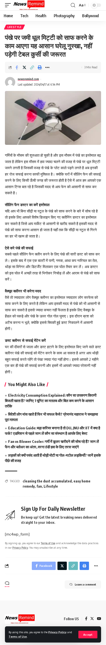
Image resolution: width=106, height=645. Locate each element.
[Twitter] (92, 618)
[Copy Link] (32, 67)
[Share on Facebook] (16, 67)
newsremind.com (28, 79)
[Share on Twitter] (24, 67)
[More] (47, 67)
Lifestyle (14, 27)
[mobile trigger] (9, 5)
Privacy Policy (57, 632)
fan (39, 486)
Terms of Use (18, 636)
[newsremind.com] (29, 5)
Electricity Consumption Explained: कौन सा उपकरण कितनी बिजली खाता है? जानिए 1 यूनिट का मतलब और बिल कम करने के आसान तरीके (50, 400)
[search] (73, 5)
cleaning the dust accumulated (47, 481)
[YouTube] (99, 618)
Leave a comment (85, 584)
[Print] (39, 67)
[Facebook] (86, 618)
